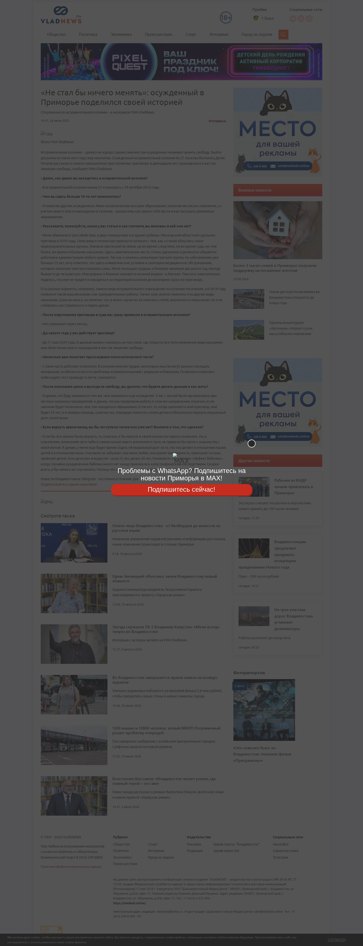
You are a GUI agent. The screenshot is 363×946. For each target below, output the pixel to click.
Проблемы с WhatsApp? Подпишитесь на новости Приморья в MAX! (182, 474)
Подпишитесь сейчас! (181, 489)
